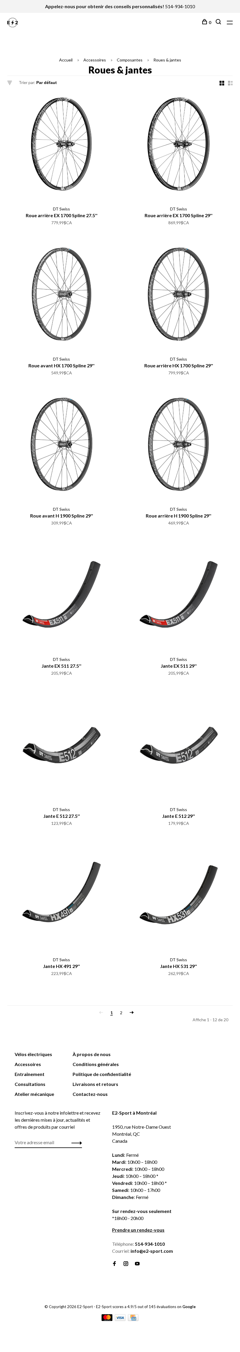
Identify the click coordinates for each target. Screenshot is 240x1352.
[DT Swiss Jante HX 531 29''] (178, 896)
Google (189, 1306)
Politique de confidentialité (102, 1074)
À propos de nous (92, 1054)
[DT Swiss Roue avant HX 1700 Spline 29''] (61, 295)
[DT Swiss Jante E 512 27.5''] (61, 745)
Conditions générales (96, 1064)
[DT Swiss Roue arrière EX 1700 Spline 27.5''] (61, 145)
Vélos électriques (33, 1054)
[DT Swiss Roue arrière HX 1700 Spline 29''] (178, 295)
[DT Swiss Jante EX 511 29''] (178, 595)
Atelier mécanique (34, 1094)
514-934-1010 (180, 6)
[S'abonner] (75, 1142)
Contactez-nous (90, 1094)
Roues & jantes (167, 59)
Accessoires (94, 59)
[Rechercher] (219, 22)
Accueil (66, 59)
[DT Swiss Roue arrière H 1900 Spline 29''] (178, 445)
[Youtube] (137, 1264)
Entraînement (29, 1074)
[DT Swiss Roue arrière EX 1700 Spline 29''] (178, 145)
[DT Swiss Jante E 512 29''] (178, 745)
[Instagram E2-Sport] (126, 1264)
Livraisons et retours (95, 1084)
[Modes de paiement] (107, 1319)
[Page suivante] (132, 1012)
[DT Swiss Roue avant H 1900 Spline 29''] (61, 445)
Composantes (130, 59)
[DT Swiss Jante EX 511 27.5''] (61, 595)
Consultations (30, 1084)
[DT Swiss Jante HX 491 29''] (61, 896)
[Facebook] (114, 1264)
